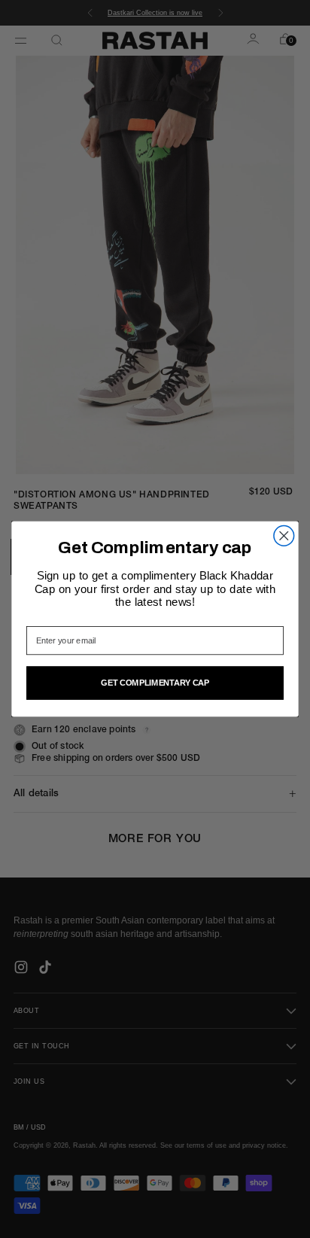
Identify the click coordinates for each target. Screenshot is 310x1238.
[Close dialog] (284, 536)
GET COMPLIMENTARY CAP (154, 682)
